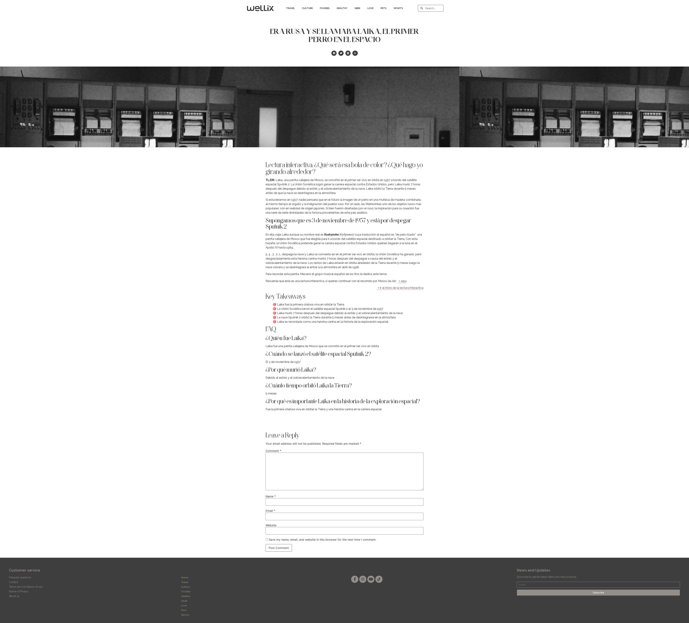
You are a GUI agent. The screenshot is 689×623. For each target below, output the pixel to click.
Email (270, 510)
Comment (273, 450)
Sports (398, 8)
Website (271, 525)
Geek (357, 8)
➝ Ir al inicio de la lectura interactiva (400, 288)
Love (370, 8)
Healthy (342, 8)
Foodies (325, 8)
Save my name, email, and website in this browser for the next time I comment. (322, 539)
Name (271, 496)
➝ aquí (402, 281)
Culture (307, 8)
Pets (383, 8)
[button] (334, 53)
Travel (290, 8)
